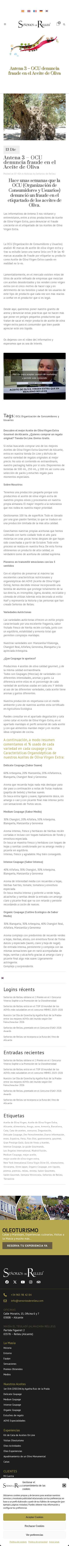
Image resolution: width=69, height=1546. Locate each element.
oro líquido (54, 1166)
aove (37, 1126)
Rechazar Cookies (34, 1526)
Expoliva (14, 1138)
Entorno (8, 1353)
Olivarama (9, 1166)
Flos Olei (31, 1138)
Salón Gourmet (11, 1175)
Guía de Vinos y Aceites (37, 1142)
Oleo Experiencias (13, 1451)
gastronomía (44, 1138)
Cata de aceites (18, 1130)
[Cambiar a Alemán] (41, 11)
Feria (23, 1138)
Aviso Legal (54, 1542)
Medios (7, 1374)
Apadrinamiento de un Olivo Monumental (25, 1456)
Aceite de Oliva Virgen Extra (42, 1122)
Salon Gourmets (46, 1170)
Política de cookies (18, 1542)
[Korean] (46, 10)
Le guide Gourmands (33, 1146)
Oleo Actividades (12, 1445)
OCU (18, 416)
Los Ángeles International (17, 1150)
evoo (6, 1138)
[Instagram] (30, 1282)
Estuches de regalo (14, 1415)
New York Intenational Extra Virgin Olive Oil (26, 1162)
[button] (64, 1485)
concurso (32, 1130)
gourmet (56, 1138)
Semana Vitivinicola (31, 1175)
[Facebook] (7, 1282)
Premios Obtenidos (13, 1369)
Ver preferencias (34, 1534)
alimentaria (19, 1126)
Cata (6, 1130)
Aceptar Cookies (34, 1517)
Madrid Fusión (39, 1150)
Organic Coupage (38, 1166)
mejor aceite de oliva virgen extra (21, 1158)
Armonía (45, 1126)
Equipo (7, 1358)
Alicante (8, 1126)
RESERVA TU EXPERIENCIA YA (27, 1245)
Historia (7, 1347)
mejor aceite (29, 1154)
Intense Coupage (12, 1146)
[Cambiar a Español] (23, 11)
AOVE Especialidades (14, 1420)
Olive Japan (22, 1166)
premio (7, 1170)
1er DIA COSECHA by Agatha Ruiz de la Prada (27, 1388)
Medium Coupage (13, 1154)
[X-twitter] (14, 1282)
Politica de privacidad (37, 1542)
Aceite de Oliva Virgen (15, 1122)
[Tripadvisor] (38, 1282)
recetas (55, 728)
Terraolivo (9, 1179)
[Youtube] (22, 1282)
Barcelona (56, 1126)
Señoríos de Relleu (46, 173)
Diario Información (54, 1134)
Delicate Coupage (13, 1134)
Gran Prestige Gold (13, 1142)
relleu (25, 1170)
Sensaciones (10, 1363)
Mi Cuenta (9, 1476)
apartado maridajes (15, 724)
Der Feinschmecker (33, 1134)
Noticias (28, 173)
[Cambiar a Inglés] (29, 11)
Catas (6, 1461)
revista (33, 1170)
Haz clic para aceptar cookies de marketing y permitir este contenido (34, 376)
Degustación (44, 1130)
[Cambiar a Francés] (35, 11)
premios (16, 1170)
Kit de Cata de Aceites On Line (19, 1435)
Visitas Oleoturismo (14, 1440)
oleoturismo (57, 1162)
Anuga (30, 1126)
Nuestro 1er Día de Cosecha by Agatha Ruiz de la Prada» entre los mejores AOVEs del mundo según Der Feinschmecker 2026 (33, 1019)
